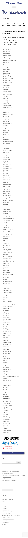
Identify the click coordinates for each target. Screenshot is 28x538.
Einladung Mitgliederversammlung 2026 (10, 480)
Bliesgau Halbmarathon (8, 512)
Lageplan (8, 25)
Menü (14, 7)
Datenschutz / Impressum (7, 499)
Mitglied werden (6, 517)
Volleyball (5, 508)
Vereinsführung (6, 521)
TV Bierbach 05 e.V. (14, 3)
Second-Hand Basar (7, 513)
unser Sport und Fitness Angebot (9, 503)
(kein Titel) (4, 478)
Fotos (19, 25)
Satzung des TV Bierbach (8, 519)
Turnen (4, 506)
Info (5, 24)
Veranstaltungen (5, 510)
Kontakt (3, 501)
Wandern (4, 524)
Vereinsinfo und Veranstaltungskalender (11, 515)
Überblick (9, 24)
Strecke (14, 25)
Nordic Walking (5, 522)
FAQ (23, 25)
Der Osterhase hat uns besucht (9, 473)
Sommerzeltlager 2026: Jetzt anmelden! (10, 471)
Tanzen (4, 504)
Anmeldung (17, 24)
